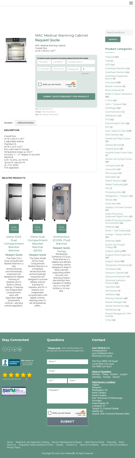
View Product (15, 228)
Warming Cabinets (48, 112)
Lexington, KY (99, 406)
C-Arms (109, 100)
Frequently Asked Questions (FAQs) (36, 445)
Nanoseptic (110, 177)
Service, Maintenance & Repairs (67, 442)
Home (10, 442)
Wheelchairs (111, 309)
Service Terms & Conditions (114, 445)
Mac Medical (43, 114)
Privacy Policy (13, 447)
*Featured (110, 57)
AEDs (108, 64)
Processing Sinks (113, 192)
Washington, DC (100, 390)
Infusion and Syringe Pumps (118, 159)
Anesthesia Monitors (115, 72)
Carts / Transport (113, 104)
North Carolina (99, 392)
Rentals (109, 200)
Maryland (96, 387)
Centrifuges (110, 108)
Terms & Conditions (88, 445)
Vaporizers (110, 287)
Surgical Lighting (113, 251)
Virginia (95, 385)
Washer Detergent (114, 302)
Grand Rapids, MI (100, 403)
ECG (107, 119)
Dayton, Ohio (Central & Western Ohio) (110, 414)
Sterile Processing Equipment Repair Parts (116, 215)
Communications (113, 112)
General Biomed (113, 145)
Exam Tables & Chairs (115, 131)
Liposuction (111, 169)
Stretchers (110, 241)
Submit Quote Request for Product (66, 96)
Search (113, 39)
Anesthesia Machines (115, 68)
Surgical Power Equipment (118, 255)
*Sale (107, 61)
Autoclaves (110, 82)
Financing (111, 442)
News (121, 442)
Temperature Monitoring (117, 265)
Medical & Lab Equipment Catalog (32, 442)
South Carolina (99, 395)
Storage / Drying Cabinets (118, 234)
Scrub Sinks (110, 203)
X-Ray (108, 320)
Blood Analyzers (113, 90)
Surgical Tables (112, 261)
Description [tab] (8, 123)
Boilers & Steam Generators (118, 94)
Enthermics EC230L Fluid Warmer (61, 240)
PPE (107, 188)
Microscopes (111, 173)
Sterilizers (110, 227)
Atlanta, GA (97, 411)
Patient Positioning (114, 184)
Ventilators (110, 294)
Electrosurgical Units (115, 123)
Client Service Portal (94, 442)
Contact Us (71, 445)
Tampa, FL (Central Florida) (105, 408)
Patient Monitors (113, 180)
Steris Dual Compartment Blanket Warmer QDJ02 (38, 243)
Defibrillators (111, 115)
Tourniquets (111, 269)
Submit (67, 421)
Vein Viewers (111, 290)
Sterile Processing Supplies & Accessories (118, 221)
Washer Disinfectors (115, 306)
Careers (59, 445)
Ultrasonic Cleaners (114, 273)
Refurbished (53, 114)
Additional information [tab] (25, 123)
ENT (107, 127)
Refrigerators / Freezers (117, 196)
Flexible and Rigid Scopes (117, 138)
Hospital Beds (112, 149)
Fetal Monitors (112, 134)
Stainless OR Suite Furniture (118, 207)
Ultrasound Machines (115, 276)
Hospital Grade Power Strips (119, 152)
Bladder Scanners (113, 86)
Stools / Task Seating (115, 230)
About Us (11, 445)
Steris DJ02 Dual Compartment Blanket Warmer (14, 243)
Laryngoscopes (112, 165)
